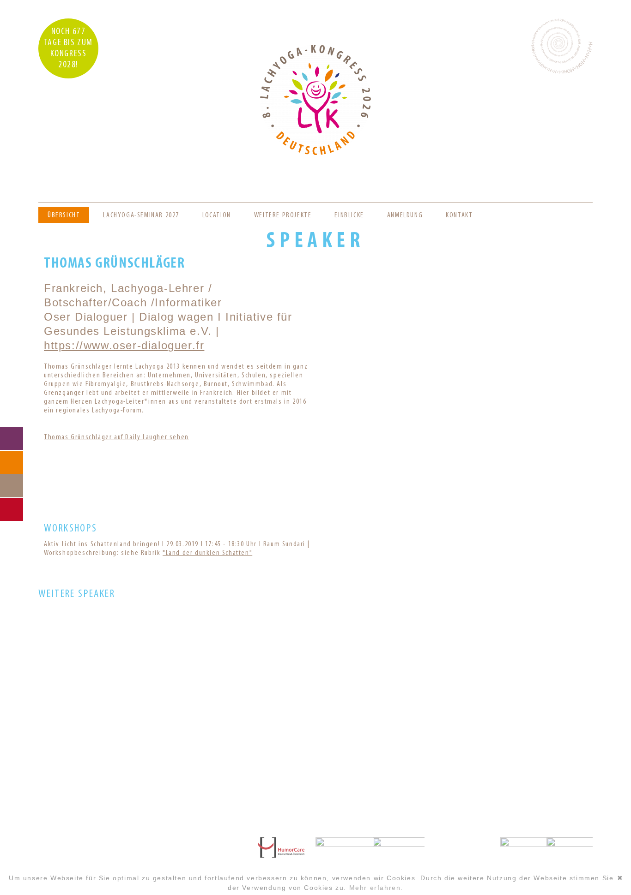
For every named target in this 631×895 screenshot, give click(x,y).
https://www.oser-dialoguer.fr (124, 345)
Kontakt (459, 215)
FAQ (11, 462)
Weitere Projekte (283, 215)
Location (216, 215)
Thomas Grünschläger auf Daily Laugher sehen (116, 437)
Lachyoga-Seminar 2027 (141, 215)
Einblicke (349, 215)
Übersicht (64, 215)
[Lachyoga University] (315, 153)
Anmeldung (405, 215)
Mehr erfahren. (376, 887)
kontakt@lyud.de (108, 863)
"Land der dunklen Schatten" (207, 553)
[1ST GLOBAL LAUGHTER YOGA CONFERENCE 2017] (315, 738)
